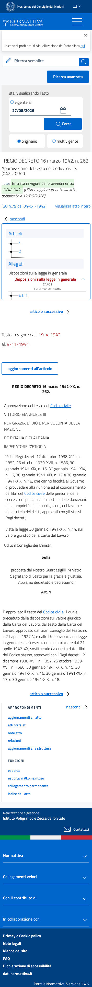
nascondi (17, 219)
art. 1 (23, 295)
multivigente (67, 141)
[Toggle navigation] (77, 21)
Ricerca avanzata (68, 77)
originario (29, 141)
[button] (63, 110)
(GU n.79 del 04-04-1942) (24, 206)
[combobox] (46, 61)
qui (82, 45)
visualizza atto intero (72, 206)
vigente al (23, 102)
